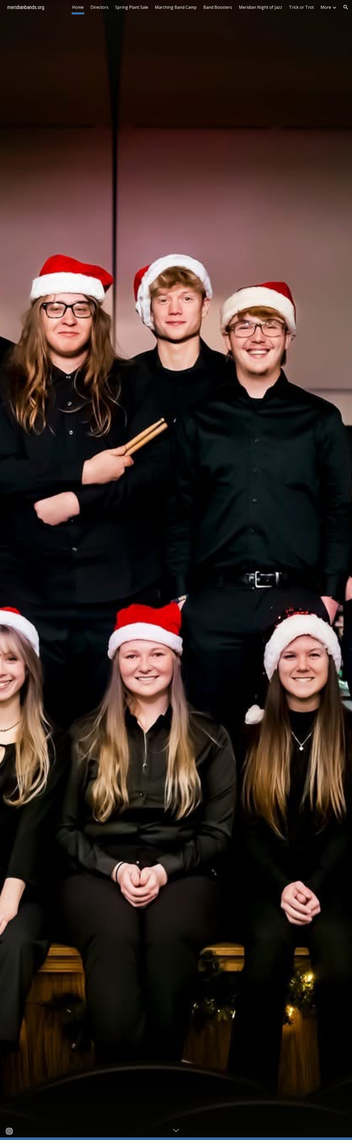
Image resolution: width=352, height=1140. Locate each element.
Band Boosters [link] (217, 7)
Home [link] (78, 7)
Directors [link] (99, 7)
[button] (346, 7)
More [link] (326, 7)
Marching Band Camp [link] (176, 7)
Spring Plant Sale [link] (131, 7)
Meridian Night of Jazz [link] (260, 7)
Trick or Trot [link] (301, 7)
